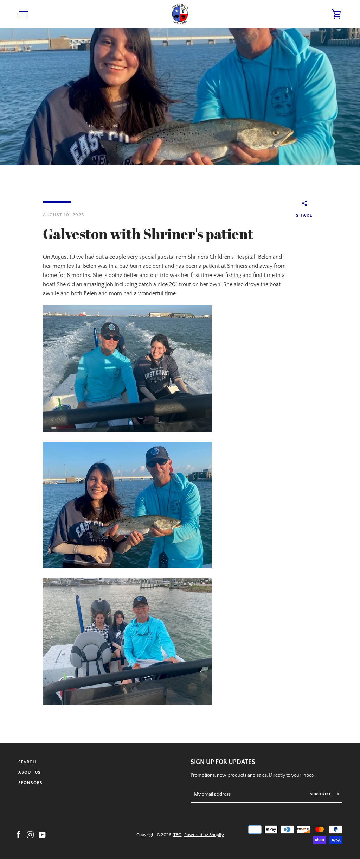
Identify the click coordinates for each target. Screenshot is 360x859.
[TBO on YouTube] (42, 834)
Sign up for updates (223, 762)
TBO (177, 834)
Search (27, 762)
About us (29, 772)
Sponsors (30, 783)
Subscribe (321, 794)
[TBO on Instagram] (30, 834)
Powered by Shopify (204, 834)
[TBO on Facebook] (18, 834)
